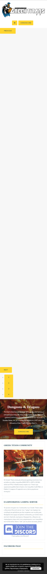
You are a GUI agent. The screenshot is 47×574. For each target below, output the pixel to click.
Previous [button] (8, 31)
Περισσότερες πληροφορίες (19, 568)
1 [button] (8, 377)
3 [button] (8, 389)
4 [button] (8, 394)
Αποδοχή (35, 568)
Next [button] (6, 370)
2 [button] (8, 383)
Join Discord (25, 23)
